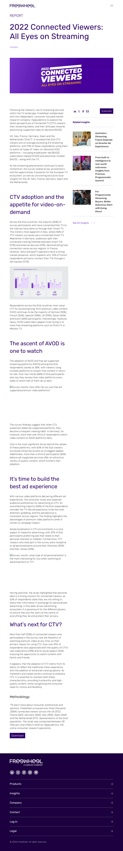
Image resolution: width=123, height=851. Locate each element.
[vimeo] (36, 772)
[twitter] (79, 111)
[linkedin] (75, 111)
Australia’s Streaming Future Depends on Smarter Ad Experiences (103, 140)
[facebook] (83, 111)
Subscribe (107, 111)
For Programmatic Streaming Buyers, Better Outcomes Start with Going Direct (103, 201)
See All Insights (81, 223)
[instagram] (30, 772)
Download (17, 735)
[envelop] (87, 111)
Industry (14, 47)
